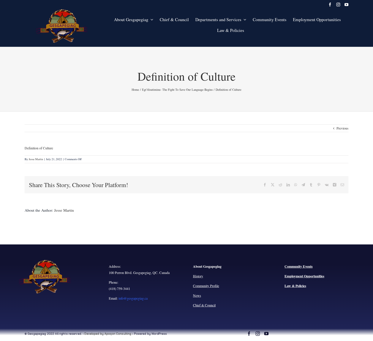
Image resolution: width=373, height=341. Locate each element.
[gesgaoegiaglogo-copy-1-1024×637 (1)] (62, 11)
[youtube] (346, 4)
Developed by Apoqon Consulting (107, 333)
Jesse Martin (36, 159)
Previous (342, 128)
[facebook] (330, 4)
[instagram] (338, 4)
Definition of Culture (39, 148)
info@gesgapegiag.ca (133, 298)
